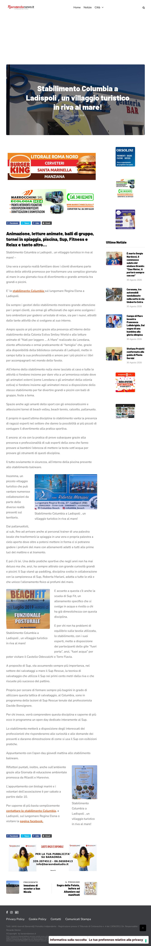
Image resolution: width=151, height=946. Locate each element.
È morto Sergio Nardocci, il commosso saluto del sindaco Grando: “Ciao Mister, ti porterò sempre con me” (136, 264)
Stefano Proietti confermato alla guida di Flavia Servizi (135, 353)
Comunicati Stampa (78, 919)
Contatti (56, 919)
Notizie (88, 7)
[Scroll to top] (143, 928)
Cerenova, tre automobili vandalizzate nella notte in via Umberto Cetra (135, 295)
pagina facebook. (31, 821)
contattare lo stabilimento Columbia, (31, 811)
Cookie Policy (37, 919)
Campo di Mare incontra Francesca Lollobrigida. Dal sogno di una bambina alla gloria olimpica (136, 325)
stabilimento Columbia (29, 291)
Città (97, 7)
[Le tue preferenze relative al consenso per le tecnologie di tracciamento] (146, 941)
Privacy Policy (15, 919)
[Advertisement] (75, 37)
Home (77, 7)
